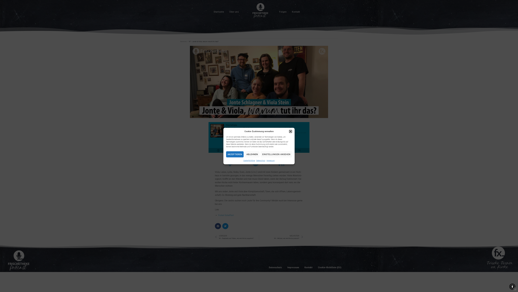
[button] (290, 131)
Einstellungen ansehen (276, 154)
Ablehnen (252, 154)
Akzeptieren (235, 154)
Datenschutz (260, 161)
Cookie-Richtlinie (249, 161)
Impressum (271, 161)
